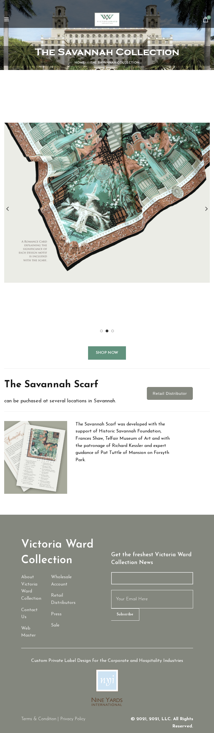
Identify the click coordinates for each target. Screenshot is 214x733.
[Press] (62, 614)
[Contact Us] (32, 614)
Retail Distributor (170, 393)
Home (80, 62)
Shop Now (107, 353)
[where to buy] (62, 599)
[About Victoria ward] (32, 588)
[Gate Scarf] (62, 625)
